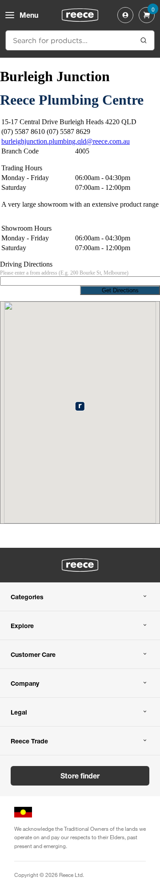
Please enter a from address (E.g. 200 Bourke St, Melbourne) (64, 273)
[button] (80, 406)
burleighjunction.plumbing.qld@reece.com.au (65, 141)
